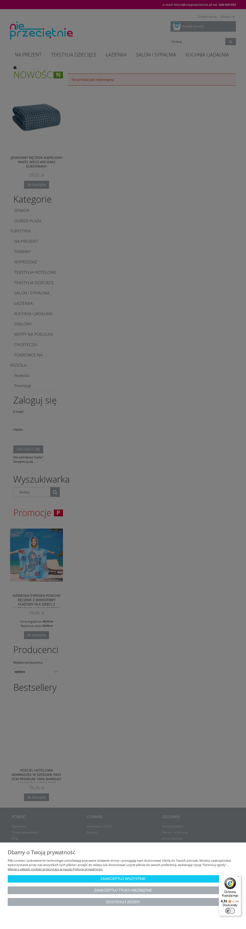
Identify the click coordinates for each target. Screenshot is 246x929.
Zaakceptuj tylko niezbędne (123, 890)
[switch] (230, 911)
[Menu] (238, 878)
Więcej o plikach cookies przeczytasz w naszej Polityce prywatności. (55, 869)
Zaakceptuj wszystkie (123, 879)
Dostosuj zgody (123, 902)
